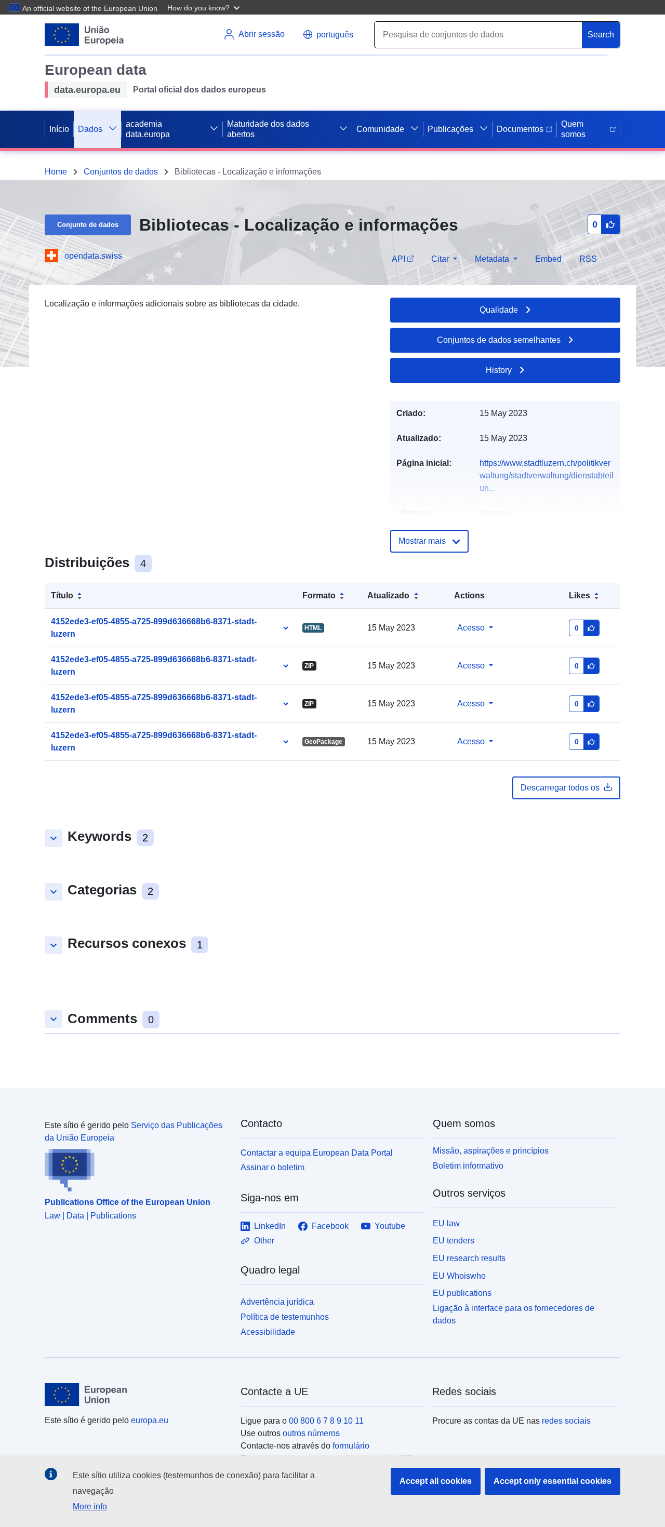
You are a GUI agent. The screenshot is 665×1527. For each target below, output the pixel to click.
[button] (205, 7)
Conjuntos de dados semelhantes (499, 340)
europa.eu (149, 1420)
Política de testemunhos (285, 1316)
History (499, 370)
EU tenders (453, 1240)
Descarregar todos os (560, 787)
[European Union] (137, 1394)
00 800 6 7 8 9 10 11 (326, 1420)
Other (264, 1240)
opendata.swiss (93, 255)
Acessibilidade (268, 1332)
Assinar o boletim (272, 1167)
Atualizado (388, 595)
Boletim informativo (468, 1165)
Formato (319, 595)
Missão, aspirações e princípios (491, 1150)
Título (62, 595)
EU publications (462, 1293)
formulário (350, 1445)
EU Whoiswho (459, 1275)
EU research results (469, 1258)
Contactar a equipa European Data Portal (317, 1152)
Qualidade (499, 309)
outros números (311, 1433)
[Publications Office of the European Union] (136, 1168)
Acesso (471, 627)
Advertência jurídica (277, 1301)
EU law (446, 1223)
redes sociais (566, 1420)
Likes (579, 595)
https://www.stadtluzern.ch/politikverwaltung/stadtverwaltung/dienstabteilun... (547, 475)
